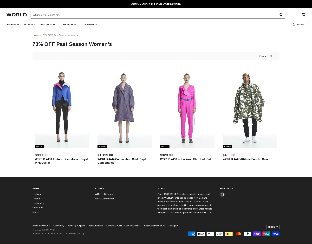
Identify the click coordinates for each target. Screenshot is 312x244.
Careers (110, 225)
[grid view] (271, 56)
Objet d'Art (70, 25)
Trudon (29, 25)
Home (35, 35)
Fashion (11, 25)
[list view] (275, 56)
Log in (299, 25)
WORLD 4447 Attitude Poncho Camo (246, 159)
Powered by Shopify (74, 233)
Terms (71, 225)
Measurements (96, 225)
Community (58, 225)
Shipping (81, 225)
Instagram (173, 225)
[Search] (281, 15)
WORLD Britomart (104, 194)
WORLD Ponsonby (104, 198)
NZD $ (271, 227)
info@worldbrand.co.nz (154, 225)
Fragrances (48, 25)
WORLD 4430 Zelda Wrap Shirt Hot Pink (185, 159)
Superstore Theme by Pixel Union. (48, 233)
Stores (90, 25)
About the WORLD (41, 225)
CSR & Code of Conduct (128, 225)
